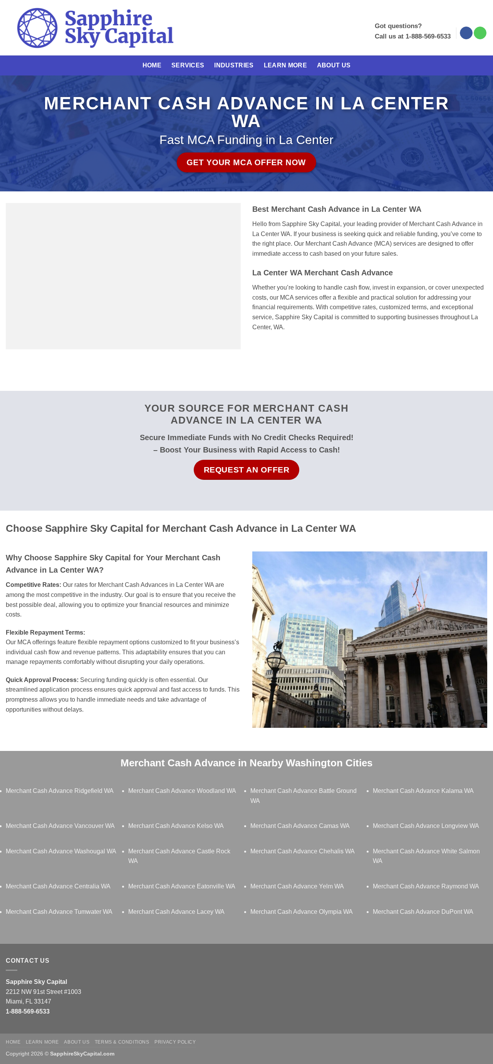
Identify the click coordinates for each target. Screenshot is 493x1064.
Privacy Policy (175, 1042)
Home (152, 65)
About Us (334, 65)
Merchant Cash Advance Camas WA (300, 826)
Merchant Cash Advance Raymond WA (426, 886)
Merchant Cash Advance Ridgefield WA (60, 791)
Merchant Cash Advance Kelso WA (176, 826)
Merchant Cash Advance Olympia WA (301, 911)
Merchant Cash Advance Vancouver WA (60, 826)
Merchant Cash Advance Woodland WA (182, 791)
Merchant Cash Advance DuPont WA (423, 911)
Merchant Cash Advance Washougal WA (61, 851)
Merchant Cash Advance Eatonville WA (181, 886)
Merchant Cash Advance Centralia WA (58, 886)
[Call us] (480, 33)
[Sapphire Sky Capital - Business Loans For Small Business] (95, 28)
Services (188, 65)
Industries (233, 65)
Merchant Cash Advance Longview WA (426, 826)
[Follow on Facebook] (466, 33)
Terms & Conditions (122, 1042)
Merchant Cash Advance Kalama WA (423, 791)
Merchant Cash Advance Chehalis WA (302, 851)
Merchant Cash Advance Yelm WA (297, 886)
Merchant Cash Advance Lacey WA (176, 911)
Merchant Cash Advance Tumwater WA (59, 911)
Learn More (285, 65)
